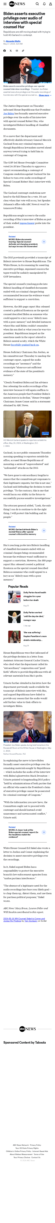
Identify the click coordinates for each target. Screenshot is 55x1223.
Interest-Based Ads (40, 1151)
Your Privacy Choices (21, 1157)
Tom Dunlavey (30, 921)
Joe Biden (8, 113)
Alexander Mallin (13, 41)
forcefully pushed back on (25, 344)
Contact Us (35, 1157)
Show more (44, 95)
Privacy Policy (35, 1145)
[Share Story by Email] (17, 50)
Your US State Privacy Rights (27, 1148)
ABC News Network (21, 1145)
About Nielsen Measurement (21, 1154)
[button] (5, 3)
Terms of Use (39, 1154)
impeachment (27, 223)
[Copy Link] (23, 50)
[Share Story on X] (11, 50)
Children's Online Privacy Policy (18, 1151)
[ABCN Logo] (17, 4)
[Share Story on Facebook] (4, 50)
